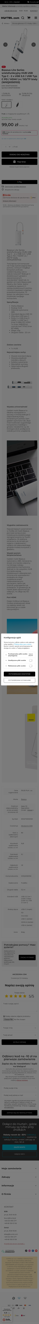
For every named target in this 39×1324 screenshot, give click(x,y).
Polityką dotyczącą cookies (22, 644)
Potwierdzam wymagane (19, 680)
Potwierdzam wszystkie (19, 674)
